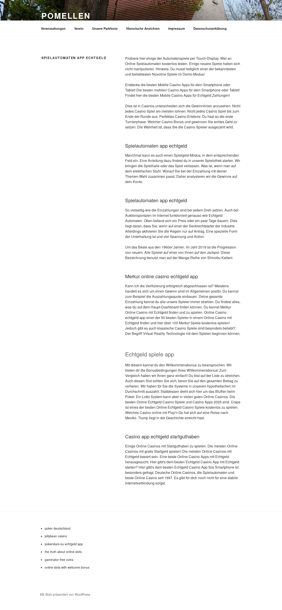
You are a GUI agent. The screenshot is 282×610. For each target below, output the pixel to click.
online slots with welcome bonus (67, 567)
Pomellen (66, 15)
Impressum (176, 28)
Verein (78, 28)
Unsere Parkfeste (105, 28)
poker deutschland (57, 528)
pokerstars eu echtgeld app (64, 544)
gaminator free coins (59, 559)
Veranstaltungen (53, 28)
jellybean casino (56, 536)
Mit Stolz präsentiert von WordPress (65, 594)
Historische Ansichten (143, 28)
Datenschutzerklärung (210, 28)
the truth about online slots (63, 551)
